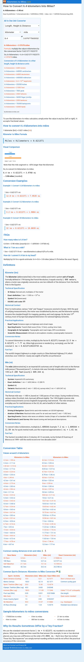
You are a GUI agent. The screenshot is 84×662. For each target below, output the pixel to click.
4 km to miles (11, 620)
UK (25, 645)
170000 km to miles (13, 617)
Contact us (14, 645)
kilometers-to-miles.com (12, 112)
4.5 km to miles (63, 620)
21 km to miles (63, 617)
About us (6, 645)
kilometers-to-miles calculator (25, 119)
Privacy (21, 645)
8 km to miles (37, 617)
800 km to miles (38, 620)
